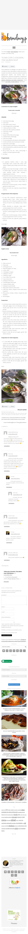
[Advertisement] (14, 15)
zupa (23, 414)
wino (25, 825)
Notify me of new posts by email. (10, 632)
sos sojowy (3, 825)
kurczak (14, 817)
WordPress (14, 931)
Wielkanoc (16, 825)
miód (23, 817)
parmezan (4, 823)
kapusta (3, 817)
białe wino (3, 809)
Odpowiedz (9, 487)
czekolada (19, 809)
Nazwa (3, 606)
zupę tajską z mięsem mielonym (12, 81)
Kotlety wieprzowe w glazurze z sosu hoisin (14, 731)
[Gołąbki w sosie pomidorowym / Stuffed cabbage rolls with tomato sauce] (14, 706)
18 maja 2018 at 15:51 (13, 554)
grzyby (14, 413)
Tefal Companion (16, 414)
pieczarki (9, 823)
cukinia (12, 810)
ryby (12, 414)
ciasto (9, 810)
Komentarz (4, 595)
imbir (16, 413)
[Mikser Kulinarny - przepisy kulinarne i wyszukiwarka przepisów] (14, 920)
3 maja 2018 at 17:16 (17, 494)
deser (23, 810)
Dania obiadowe (9, 412)
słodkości (12, 826)
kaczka (25, 814)
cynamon (15, 810)
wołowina (3, 828)
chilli (11, 413)
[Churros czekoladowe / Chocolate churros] (14, 800)
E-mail (3, 612)
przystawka (19, 823)
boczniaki (8, 413)
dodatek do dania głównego (9, 812)
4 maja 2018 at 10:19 (15, 534)
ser (25, 823)
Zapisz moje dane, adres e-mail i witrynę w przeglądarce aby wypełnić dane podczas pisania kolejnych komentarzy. (12, 625)
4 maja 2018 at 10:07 (12, 517)
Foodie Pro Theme (15, 929)
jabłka (21, 814)
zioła (20, 414)
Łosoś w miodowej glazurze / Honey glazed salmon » (15, 422)
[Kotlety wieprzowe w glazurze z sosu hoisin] (14, 728)
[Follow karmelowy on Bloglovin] (14, 888)
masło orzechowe (21, 413)
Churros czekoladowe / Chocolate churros (14, 802)
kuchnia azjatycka (8, 817)
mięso (3, 820)
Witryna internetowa (5, 617)
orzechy (17, 820)
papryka (9, 414)
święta (3, 830)
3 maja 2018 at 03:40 (12, 455)
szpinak (6, 825)
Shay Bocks (22, 929)
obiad (6, 414)
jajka (23, 814)
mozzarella (8, 820)
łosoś (25, 414)
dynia (7, 814)
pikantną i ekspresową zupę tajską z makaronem (12, 80)
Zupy (13, 412)
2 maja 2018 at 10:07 (12, 434)
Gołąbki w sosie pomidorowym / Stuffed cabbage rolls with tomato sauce (14, 709)
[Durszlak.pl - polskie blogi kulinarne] (14, 923)
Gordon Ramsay (10, 814)
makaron (19, 817)
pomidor (14, 823)
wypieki (8, 828)
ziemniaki (12, 828)
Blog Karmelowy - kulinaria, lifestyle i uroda (14, 37)
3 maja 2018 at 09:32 (15, 478)
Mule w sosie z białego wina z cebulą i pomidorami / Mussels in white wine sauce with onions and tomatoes (14, 755)
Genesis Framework (14, 930)
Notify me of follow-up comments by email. (12, 630)
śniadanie (23, 828)
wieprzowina (21, 826)
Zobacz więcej (6, 867)
